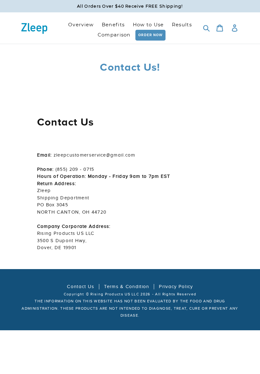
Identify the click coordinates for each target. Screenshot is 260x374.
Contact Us (80, 286)
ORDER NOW (150, 35)
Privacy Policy (176, 286)
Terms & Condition (126, 286)
